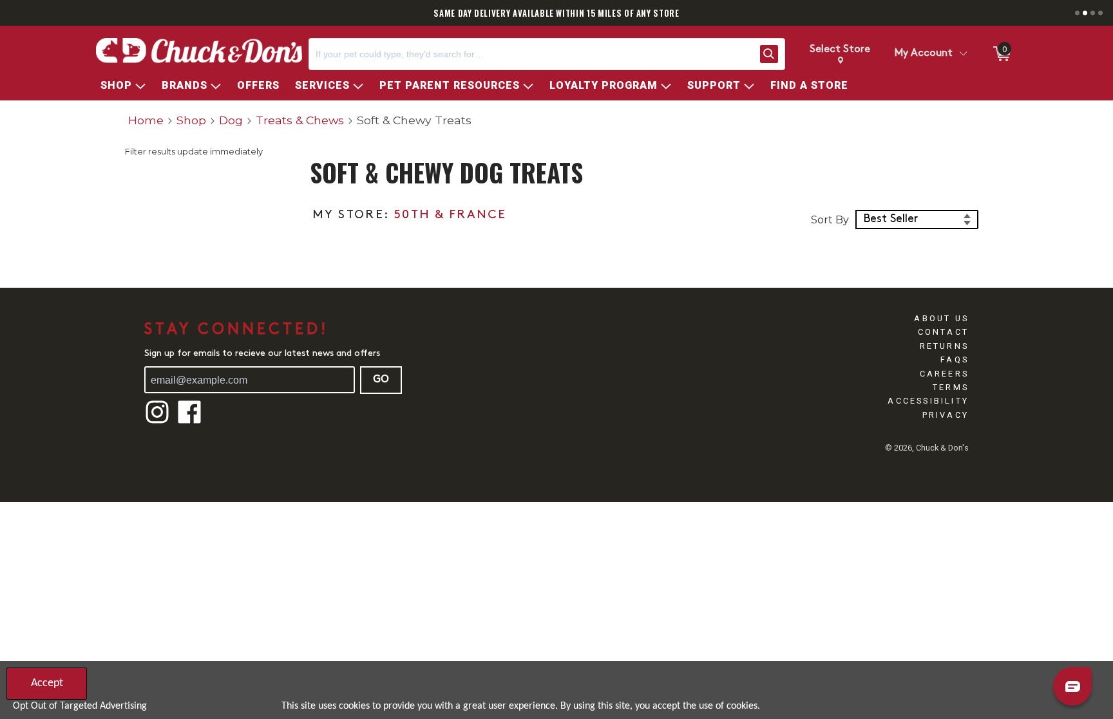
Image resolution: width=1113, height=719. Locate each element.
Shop (191, 120)
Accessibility (928, 401)
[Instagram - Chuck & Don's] (157, 422)
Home (146, 120)
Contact (943, 332)
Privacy (945, 415)
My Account (924, 53)
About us (941, 318)
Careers (944, 373)
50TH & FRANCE (450, 215)
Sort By (830, 220)
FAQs (954, 359)
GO (381, 380)
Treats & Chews (300, 120)
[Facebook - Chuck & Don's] (189, 422)
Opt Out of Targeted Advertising (80, 706)
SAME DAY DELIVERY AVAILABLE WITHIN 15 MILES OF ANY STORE (556, 12)
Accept (47, 683)
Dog (231, 120)
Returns (944, 346)
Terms (951, 387)
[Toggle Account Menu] (963, 54)
